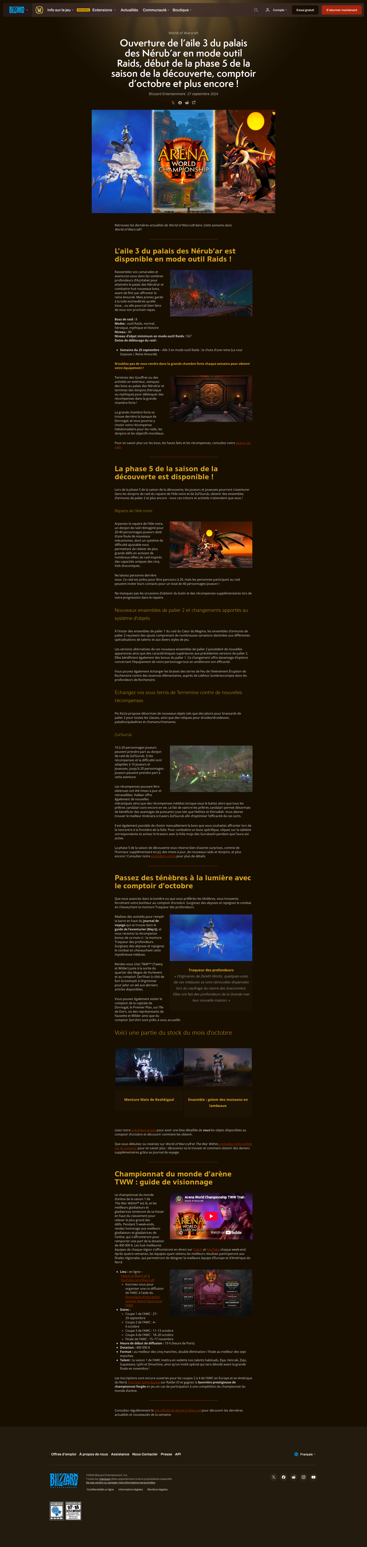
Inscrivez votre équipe (144, 1382)
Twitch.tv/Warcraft (134, 1276)
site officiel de (177, 1410)
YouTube (213, 1249)
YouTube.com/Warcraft (137, 1280)
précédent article (163, 856)
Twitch (197, 1249)
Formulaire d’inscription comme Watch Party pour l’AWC (143, 1301)
